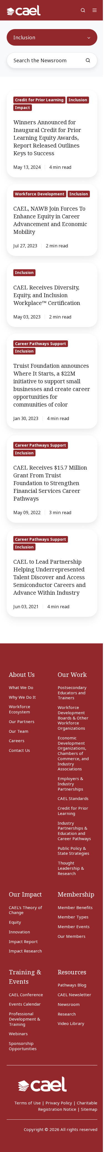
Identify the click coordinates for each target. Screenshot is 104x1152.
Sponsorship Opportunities (23, 1045)
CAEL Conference (26, 994)
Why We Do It (22, 697)
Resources (72, 972)
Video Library (71, 1023)
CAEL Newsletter (74, 994)
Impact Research (25, 951)
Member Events (74, 926)
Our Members (71, 936)
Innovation (19, 931)
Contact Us (19, 750)
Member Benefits (75, 907)
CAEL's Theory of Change (25, 910)
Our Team (18, 731)
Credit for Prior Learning (73, 810)
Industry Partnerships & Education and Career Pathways (74, 830)
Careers (16, 740)
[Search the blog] (88, 60)
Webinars (18, 1033)
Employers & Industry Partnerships (70, 784)
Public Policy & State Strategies (73, 850)
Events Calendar (25, 1004)
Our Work (72, 675)
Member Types (73, 917)
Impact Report (23, 941)
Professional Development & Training (24, 1019)
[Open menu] (94, 10)
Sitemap (89, 1109)
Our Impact (25, 894)
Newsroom (69, 1004)
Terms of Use (27, 1103)
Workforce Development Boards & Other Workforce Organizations (73, 718)
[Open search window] (83, 10)
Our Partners (21, 721)
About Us (22, 675)
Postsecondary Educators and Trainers (72, 693)
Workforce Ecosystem (19, 709)
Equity (15, 922)
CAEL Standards (73, 798)
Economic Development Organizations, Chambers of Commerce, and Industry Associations (73, 753)
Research (67, 1014)
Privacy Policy (58, 1103)
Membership (76, 894)
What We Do (21, 687)
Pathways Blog (72, 985)
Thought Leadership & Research (71, 868)
